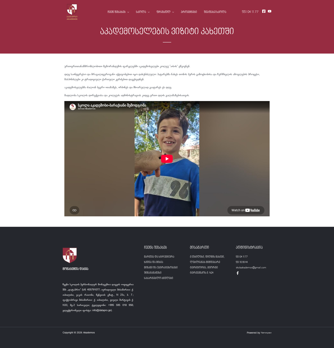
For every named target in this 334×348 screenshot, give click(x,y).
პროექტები (189, 12)
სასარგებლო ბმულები (158, 278)
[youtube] (269, 11)
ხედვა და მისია (153, 262)
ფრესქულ (163, 12)
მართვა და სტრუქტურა (159, 256)
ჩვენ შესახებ (117, 12)
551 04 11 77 (250, 12)
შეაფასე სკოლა (215, 12)
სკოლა (141, 12)
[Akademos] (72, 12)
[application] (127, 12)
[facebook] (237, 273)
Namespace (266, 332)
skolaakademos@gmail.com (251, 267)
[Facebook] (264, 11)
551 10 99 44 (242, 262)
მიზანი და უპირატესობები (161, 267)
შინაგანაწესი (152, 272)
